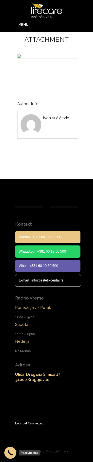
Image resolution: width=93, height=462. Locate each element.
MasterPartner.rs (59, 451)
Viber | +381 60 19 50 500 (38, 266)
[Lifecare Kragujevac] (46, 9)
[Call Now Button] (10, 453)
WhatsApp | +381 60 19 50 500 (42, 251)
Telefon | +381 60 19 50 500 (40, 237)
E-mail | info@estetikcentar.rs (41, 280)
